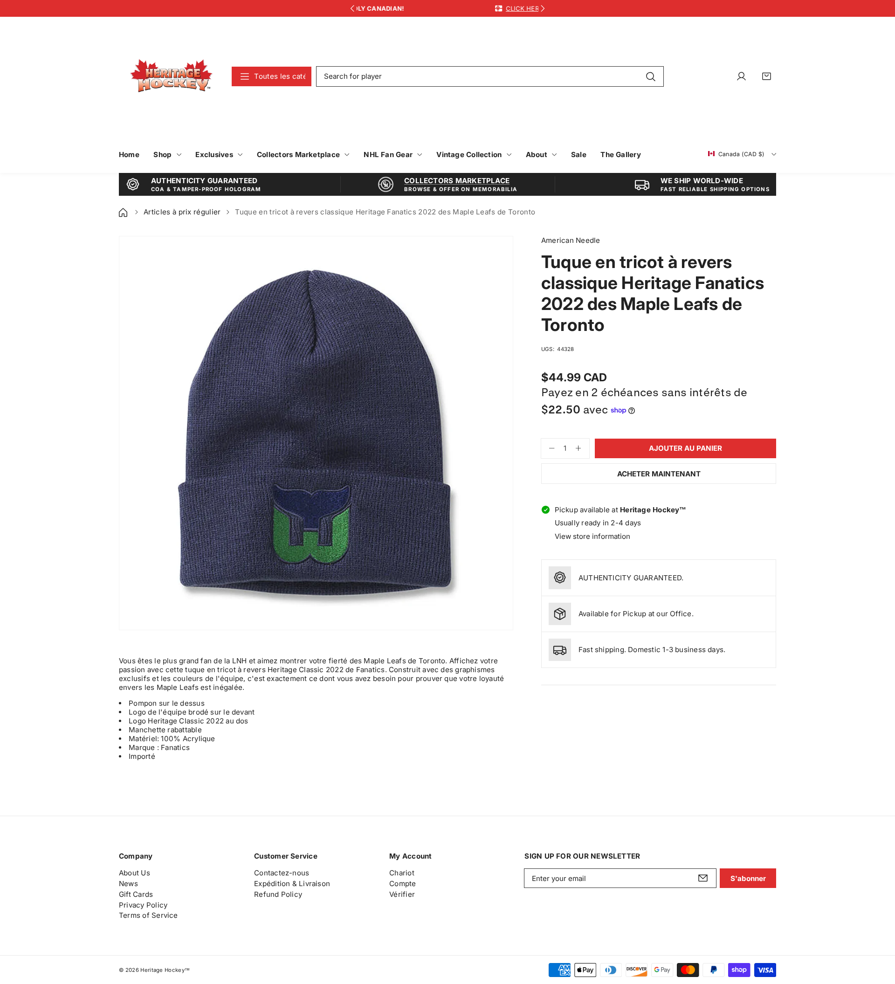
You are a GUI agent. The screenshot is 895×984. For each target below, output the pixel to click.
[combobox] (490, 76)
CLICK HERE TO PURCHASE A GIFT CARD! (479, 8)
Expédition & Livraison (292, 883)
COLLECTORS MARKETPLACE (456, 180)
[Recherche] (650, 76)
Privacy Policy (143, 905)
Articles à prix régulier (182, 211)
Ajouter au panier (685, 448)
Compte (402, 883)
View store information (592, 536)
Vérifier (402, 894)
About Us (134, 872)
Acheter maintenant (659, 473)
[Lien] (171, 76)
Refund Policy (278, 894)
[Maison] (124, 211)
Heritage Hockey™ (165, 970)
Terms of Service (148, 915)
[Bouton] (352, 8)
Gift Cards (136, 894)
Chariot (401, 872)
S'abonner (748, 878)
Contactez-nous (281, 872)
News (128, 883)
